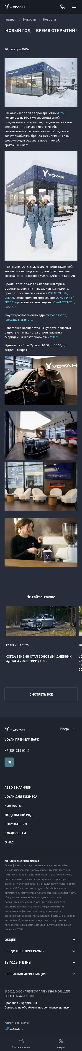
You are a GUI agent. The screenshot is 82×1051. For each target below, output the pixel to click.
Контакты (13, 805)
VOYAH (61, 113)
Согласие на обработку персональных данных (37, 1007)
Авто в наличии (18, 787)
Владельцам (15, 833)
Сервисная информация (25, 974)
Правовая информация (21, 1003)
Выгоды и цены (18, 962)
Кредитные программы (24, 951)
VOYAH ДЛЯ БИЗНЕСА (21, 796)
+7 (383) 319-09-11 (17, 750)
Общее (10, 939)
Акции (61, 1047)
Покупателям (16, 824)
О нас (9, 842)
